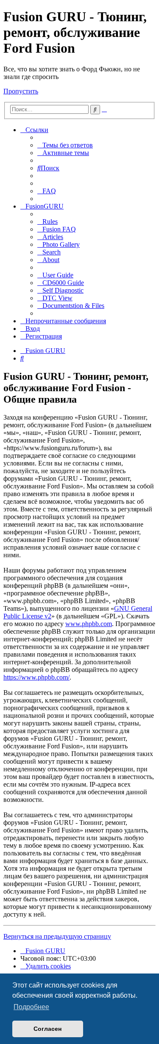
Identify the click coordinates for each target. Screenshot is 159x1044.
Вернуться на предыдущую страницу (57, 936)
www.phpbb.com (88, 623)
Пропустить (20, 91)
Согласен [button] (47, 1028)
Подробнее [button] (31, 1006)
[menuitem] (65, 145)
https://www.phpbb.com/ (36, 677)
